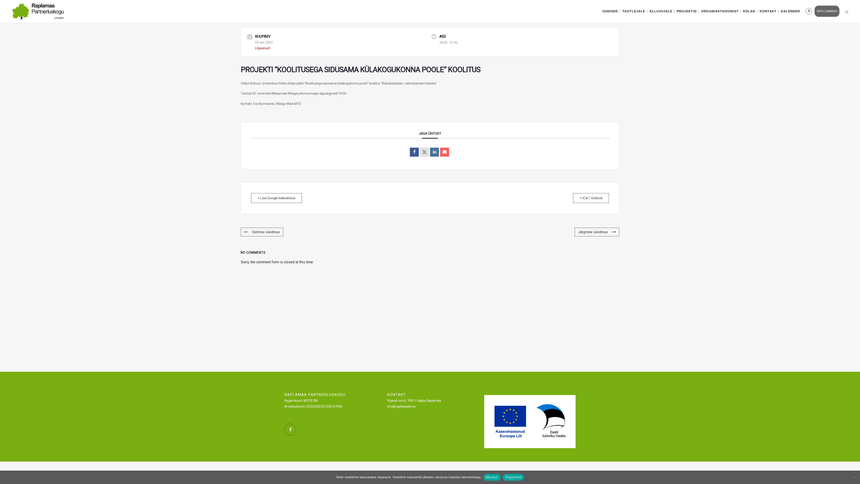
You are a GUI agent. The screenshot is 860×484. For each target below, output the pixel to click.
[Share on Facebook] (414, 152)
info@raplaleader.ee (401, 406)
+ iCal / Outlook (591, 198)
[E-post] (444, 152)
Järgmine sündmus (593, 232)
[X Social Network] (424, 152)
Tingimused (513, 477)
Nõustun (492, 477)
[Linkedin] (434, 152)
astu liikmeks (827, 11)
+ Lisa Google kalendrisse (276, 198)
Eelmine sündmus (266, 232)
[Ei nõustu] (854, 477)
